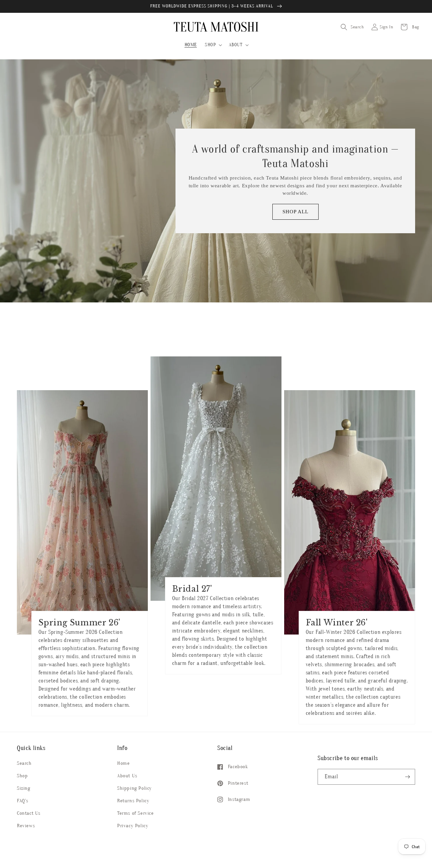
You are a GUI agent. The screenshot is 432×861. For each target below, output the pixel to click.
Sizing (23, 788)
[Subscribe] (407, 777)
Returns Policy (133, 801)
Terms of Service (135, 813)
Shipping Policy (134, 788)
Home (123, 763)
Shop (22, 776)
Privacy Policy (132, 826)
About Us (127, 776)
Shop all (295, 211)
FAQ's (22, 801)
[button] (213, 45)
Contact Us (28, 813)
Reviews (26, 826)
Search (24, 763)
